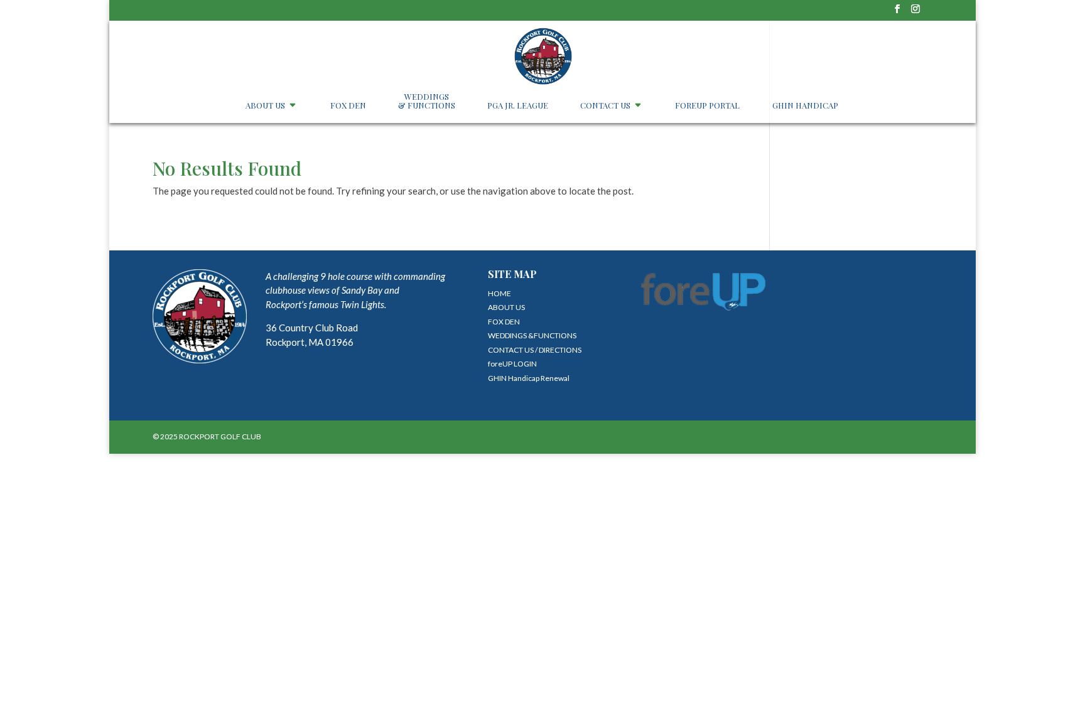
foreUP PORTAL (707, 105)
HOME (499, 293)
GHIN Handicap (805, 105)
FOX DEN (348, 105)
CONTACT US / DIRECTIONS (534, 350)
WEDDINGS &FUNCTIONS (532, 335)
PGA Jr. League (517, 105)
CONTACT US (605, 105)
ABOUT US (265, 105)
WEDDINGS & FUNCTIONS (426, 101)
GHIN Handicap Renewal (528, 378)
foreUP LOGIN (512, 363)
